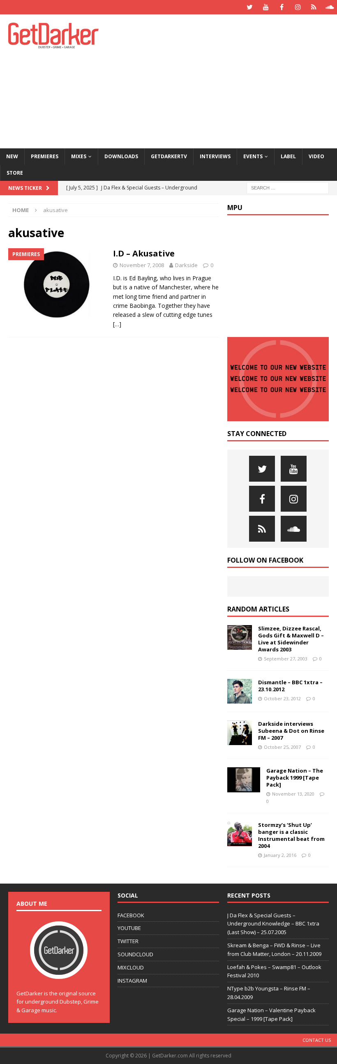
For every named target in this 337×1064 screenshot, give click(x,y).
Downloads (121, 156)
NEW (12, 156)
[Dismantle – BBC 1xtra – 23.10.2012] (239, 691)
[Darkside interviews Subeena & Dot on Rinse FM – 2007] (239, 732)
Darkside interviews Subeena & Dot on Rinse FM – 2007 (291, 730)
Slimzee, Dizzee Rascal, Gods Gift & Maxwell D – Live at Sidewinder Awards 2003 (291, 639)
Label (288, 156)
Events (253, 156)
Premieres (44, 156)
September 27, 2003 (285, 658)
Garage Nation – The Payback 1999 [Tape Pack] (294, 777)
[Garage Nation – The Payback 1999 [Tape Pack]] (243, 779)
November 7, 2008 (142, 265)
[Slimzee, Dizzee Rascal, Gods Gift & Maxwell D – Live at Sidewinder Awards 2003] (239, 637)
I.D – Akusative (144, 253)
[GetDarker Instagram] (298, 7)
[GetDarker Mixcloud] (314, 7)
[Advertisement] (230, 80)
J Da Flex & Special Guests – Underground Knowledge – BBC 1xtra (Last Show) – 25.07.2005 (273, 924)
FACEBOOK (131, 915)
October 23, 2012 (282, 698)
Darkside (186, 265)
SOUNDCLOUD (135, 954)
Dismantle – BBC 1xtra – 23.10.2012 (290, 686)
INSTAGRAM (132, 980)
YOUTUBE (129, 928)
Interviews (215, 156)
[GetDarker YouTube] (266, 7)
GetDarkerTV (169, 156)
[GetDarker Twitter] (249, 7)
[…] (117, 324)
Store (15, 172)
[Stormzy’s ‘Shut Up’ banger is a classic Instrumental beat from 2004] (239, 834)
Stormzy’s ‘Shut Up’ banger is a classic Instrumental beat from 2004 (291, 835)
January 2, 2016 (280, 855)
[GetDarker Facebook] (282, 7)
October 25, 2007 (282, 747)
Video (316, 156)
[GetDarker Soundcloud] (330, 7)
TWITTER (128, 941)
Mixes (78, 156)
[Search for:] (288, 187)
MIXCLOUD (131, 967)
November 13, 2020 (293, 794)
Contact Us (316, 1040)
